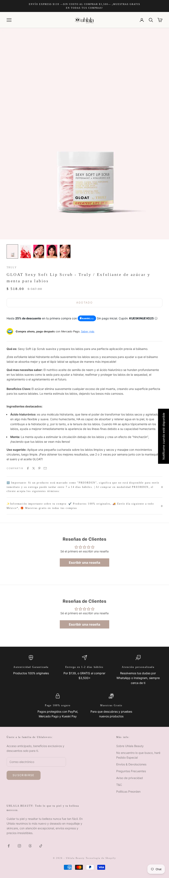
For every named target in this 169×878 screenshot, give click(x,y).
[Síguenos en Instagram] (19, 846)
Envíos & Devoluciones (131, 764)
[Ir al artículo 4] (52, 251)
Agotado (84, 302)
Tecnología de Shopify (101, 858)
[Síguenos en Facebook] (9, 846)
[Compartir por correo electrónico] (45, 468)
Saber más (87, 331)
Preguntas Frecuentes (131, 771)
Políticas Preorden (128, 791)
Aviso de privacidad (129, 778)
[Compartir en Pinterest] (39, 468)
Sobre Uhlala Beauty (130, 746)
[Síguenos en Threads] (30, 846)
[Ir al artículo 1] (12, 251)
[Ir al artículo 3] (39, 251)
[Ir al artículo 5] (65, 251)
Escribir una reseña (84, 562)
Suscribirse (24, 775)
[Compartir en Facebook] (27, 468)
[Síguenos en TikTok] (41, 846)
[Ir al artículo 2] (25, 251)
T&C (119, 784)
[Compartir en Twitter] (33, 468)
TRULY (12, 267)
